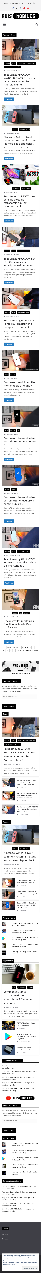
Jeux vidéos (16, 188)
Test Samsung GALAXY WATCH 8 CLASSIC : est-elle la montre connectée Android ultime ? (20, 79)
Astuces (15, 129)
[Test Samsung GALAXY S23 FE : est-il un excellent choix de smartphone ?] (20, 537)
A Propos (5, 1234)
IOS (18, 430)
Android (7, 489)
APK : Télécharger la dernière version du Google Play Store (26, 1036)
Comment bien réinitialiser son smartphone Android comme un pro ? (20, 500)
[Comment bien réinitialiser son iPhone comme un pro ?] (20, 416)
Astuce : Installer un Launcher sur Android (24, 1049)
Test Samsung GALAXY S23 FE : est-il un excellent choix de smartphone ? (20, 562)
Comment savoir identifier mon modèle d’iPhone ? (19, 383)
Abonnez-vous (9, 706)
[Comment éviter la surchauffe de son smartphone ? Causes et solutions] (20, 974)
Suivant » (20, 650)
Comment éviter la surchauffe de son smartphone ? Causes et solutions (18, 997)
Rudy (19, 71)
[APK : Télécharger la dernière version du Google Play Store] (8, 1038)
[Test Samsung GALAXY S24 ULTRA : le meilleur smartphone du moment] (20, 237)
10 (4, 650)
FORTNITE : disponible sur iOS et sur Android (26, 1024)
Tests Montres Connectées (12, 67)
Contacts (5, 1239)
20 (7, 650)
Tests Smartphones (23, 251)
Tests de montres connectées (26, 63)
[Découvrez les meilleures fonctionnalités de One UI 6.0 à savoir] (20, 599)
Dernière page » (31, 650)
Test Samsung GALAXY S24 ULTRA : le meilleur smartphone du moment (22, 4)
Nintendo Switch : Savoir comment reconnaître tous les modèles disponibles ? (20, 140)
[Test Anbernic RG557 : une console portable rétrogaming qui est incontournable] (20, 174)
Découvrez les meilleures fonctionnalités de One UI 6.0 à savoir (19, 624)
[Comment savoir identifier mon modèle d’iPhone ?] (20, 360)
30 (11, 650)
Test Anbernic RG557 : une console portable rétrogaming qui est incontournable (19, 201)
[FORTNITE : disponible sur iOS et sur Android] (8, 1026)
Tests (13, 63)
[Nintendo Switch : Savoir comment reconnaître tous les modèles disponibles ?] (20, 115)
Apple (6, 374)
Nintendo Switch (25, 129)
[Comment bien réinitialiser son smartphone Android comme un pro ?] (20, 475)
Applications (21, 987)
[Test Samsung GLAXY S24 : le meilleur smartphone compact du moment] (20, 298)
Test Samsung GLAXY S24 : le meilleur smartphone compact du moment (19, 324)
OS (21, 613)
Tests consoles (26, 188)
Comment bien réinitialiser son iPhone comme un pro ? (20, 441)
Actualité (7, 129)
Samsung (7, 63)
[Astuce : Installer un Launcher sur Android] (8, 1050)
